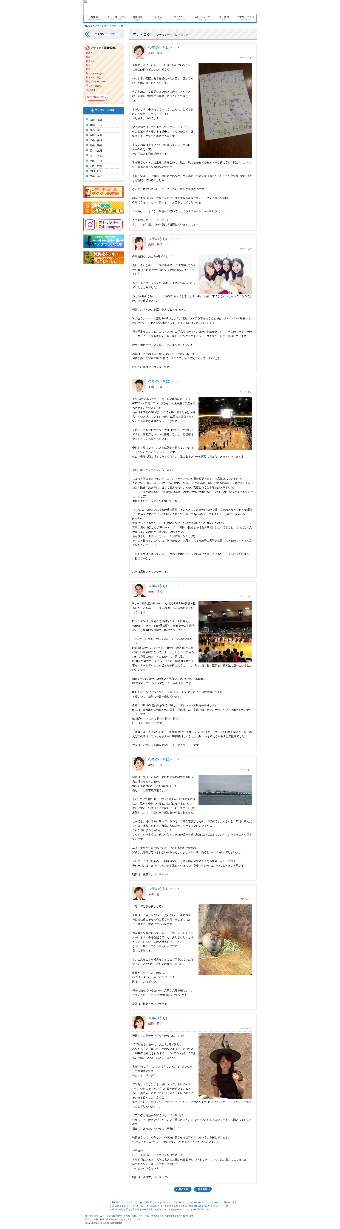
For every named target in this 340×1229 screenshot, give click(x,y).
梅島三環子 (96, 130)
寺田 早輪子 (156, 53)
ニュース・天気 (116, 18)
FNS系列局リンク (201, 1209)
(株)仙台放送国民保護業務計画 (195, 1206)
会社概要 (114, 1202)
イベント (159, 18)
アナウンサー (180, 18)
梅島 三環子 (156, 764)
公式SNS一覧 (116, 1209)
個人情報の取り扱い (149, 1202)
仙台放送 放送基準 (169, 1206)
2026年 (91, 90)
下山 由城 (96, 140)
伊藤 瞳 (96, 160)
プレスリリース (220, 1206)
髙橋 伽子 (96, 176)
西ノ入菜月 (96, 150)
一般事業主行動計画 (151, 1209)
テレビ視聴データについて (177, 1209)
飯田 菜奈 (96, 135)
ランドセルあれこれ (97, 73)
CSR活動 (114, 1206)
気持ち (91, 61)
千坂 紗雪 (96, 166)
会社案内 (224, 18)
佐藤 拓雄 (96, 119)
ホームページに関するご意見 (222, 1202)
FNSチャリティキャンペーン (192, 1202)
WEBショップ (202, 18)
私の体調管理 (94, 85)
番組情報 (138, 18)
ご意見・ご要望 (245, 18)
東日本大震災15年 (97, 77)
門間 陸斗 (96, 171)
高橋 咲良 (96, 145)
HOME (88, 25)
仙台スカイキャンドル (132, 1206)
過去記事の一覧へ (96, 97)
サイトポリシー (129, 1202)
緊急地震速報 (132, 1209)
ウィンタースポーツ (97, 81)
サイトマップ (168, 1202)
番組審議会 (151, 1206)
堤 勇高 (96, 155)
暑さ (90, 53)
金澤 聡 (96, 124)
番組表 (94, 18)
